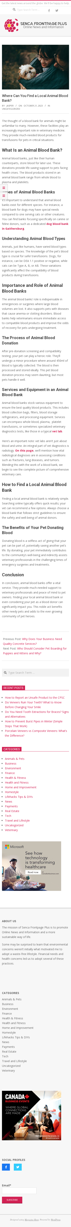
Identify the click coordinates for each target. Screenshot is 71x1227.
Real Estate (12, 811)
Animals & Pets (14, 759)
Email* (6, 1185)
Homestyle (12, 792)
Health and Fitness (17, 782)
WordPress (55, 1219)
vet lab (57, 431)
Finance (10, 773)
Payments (11, 806)
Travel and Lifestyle (17, 820)
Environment (13, 768)
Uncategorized (11, 108)
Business (10, 763)
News (8, 801)
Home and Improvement (20, 787)
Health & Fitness (15, 778)
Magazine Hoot (32, 1219)
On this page (24, 450)
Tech (8, 816)
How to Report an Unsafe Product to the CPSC (35, 697)
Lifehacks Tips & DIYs (19, 797)
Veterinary (11, 830)
